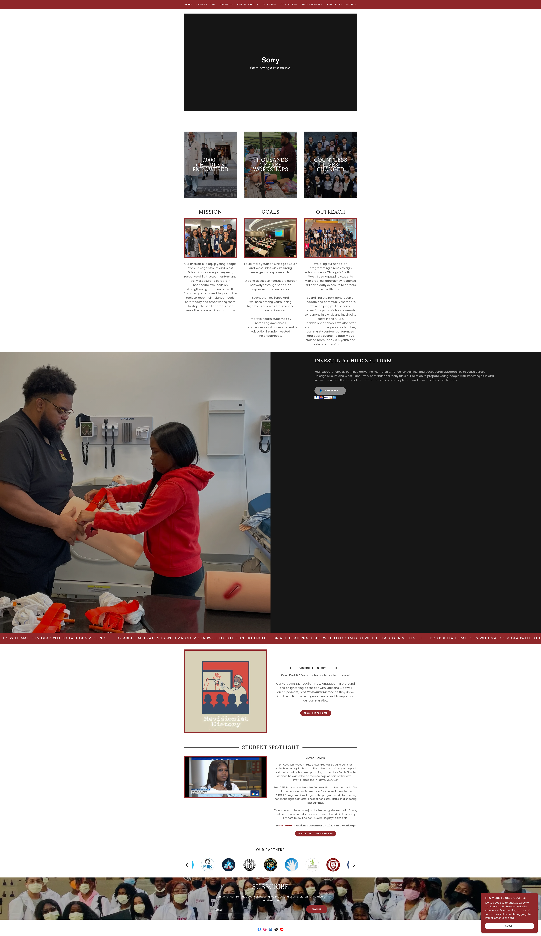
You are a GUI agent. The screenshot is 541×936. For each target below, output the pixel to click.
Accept (509, 925)
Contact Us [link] (289, 4)
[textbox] (258, 909)
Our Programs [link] (247, 4)
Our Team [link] (269, 4)
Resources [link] (334, 4)
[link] (259, 929)
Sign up (317, 909)
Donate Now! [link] (205, 4)
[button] (351, 4)
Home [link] (188, 4)
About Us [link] (226, 4)
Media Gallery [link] (312, 4)
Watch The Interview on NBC (315, 833)
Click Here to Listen (316, 713)
